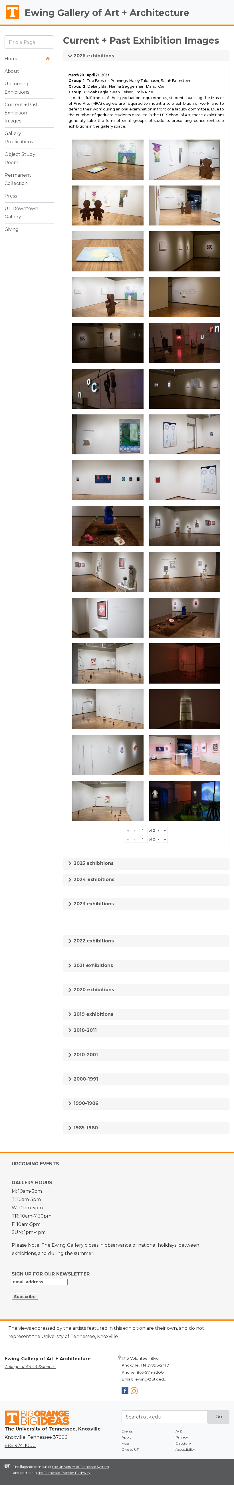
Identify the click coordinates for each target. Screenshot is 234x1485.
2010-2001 (85, 1054)
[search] (29, 41)
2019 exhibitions (92, 1014)
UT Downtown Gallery (21, 212)
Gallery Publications (19, 137)
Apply (127, 1437)
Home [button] (12, 58)
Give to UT (130, 1449)
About (12, 71)
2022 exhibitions (93, 941)
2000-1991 (85, 1079)
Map (125, 1443)
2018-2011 (84, 1030)
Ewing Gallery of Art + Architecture (107, 12)
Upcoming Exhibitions (17, 88)
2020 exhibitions (93, 989)
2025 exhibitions (93, 863)
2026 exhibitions (93, 56)
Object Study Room (20, 158)
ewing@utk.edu (150, 1379)
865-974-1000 (20, 1445)
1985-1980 (85, 1128)
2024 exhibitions (93, 879)
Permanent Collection (18, 179)
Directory (183, 1443)
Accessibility (185, 1449)
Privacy (181, 1437)
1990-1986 (85, 1103)
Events (127, 1431)
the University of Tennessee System (80, 1466)
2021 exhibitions (92, 965)
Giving (12, 229)
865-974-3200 (150, 1372)
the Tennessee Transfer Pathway (64, 1472)
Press (11, 196)
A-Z (178, 1431)
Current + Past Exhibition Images (21, 113)
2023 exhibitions (93, 903)
